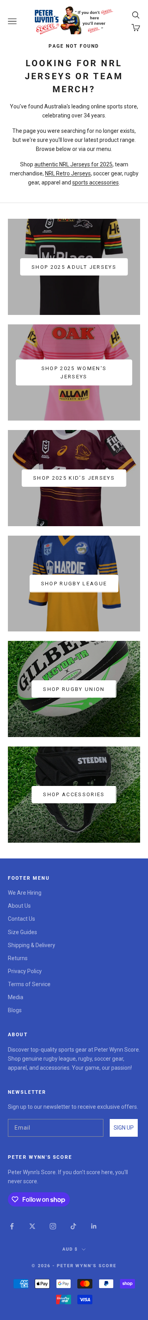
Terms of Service (29, 984)
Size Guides (22, 932)
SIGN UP (124, 1128)
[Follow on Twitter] (32, 1226)
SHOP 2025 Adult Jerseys (74, 267)
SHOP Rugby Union (74, 689)
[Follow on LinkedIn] (94, 1226)
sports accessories (95, 182)
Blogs (15, 1010)
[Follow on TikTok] (73, 1226)
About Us (19, 906)
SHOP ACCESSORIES (74, 794)
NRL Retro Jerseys (68, 173)
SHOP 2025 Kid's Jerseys (74, 478)
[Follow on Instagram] (53, 1226)
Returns (18, 958)
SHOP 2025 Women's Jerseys (74, 372)
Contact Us (21, 919)
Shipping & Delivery (31, 945)
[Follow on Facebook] (12, 1226)
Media (15, 997)
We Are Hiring (24, 893)
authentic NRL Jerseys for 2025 (73, 164)
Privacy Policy (25, 971)
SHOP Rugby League (74, 583)
